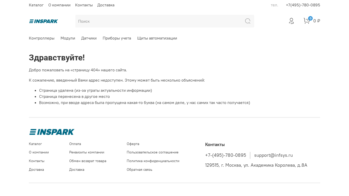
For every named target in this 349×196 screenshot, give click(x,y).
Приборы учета (117, 38)
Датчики (89, 38)
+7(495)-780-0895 (303, 4)
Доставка (105, 4)
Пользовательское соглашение (153, 152)
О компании (59, 4)
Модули (68, 38)
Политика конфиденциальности (153, 161)
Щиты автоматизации (157, 38)
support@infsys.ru (273, 155)
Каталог (36, 4)
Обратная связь (139, 169)
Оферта (133, 143)
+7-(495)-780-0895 (225, 155)
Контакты (84, 4)
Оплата (75, 143)
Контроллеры (41, 38)
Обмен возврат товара (87, 161)
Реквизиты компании (86, 152)
